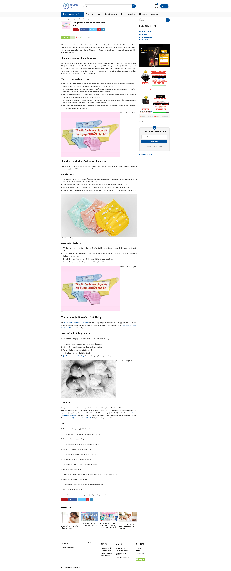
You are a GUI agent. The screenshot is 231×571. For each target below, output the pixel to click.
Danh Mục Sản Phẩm (72, 14)
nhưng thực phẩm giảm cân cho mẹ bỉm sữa (78, 418)
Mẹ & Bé (69, 19)
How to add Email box (145, 154)
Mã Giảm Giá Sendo (145, 40)
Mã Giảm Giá (112, 14)
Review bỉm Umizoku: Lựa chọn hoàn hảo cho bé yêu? (89, 525)
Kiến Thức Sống (129, 14)
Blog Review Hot (94, 14)
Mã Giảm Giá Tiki (144, 34)
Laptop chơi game (106, 550)
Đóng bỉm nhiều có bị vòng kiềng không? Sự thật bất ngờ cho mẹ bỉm (108, 525)
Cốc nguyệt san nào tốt (122, 557)
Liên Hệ (144, 14)
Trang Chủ (64, 19)
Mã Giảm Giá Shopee (145, 31)
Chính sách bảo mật (141, 553)
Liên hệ (138, 550)
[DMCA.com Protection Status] (140, 558)
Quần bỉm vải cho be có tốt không (73, 356)
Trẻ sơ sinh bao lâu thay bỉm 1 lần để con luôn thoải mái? (127, 526)
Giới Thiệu (154, 14)
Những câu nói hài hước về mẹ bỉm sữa (69, 527)
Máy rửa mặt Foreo (106, 553)
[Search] (134, 6)
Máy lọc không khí (106, 555)
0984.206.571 (70, 547)
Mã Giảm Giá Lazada (145, 37)
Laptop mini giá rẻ (106, 548)
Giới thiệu (138, 548)
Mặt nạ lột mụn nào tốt (122, 550)
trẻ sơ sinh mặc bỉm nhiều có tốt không (76, 323)
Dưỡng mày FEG (120, 548)
